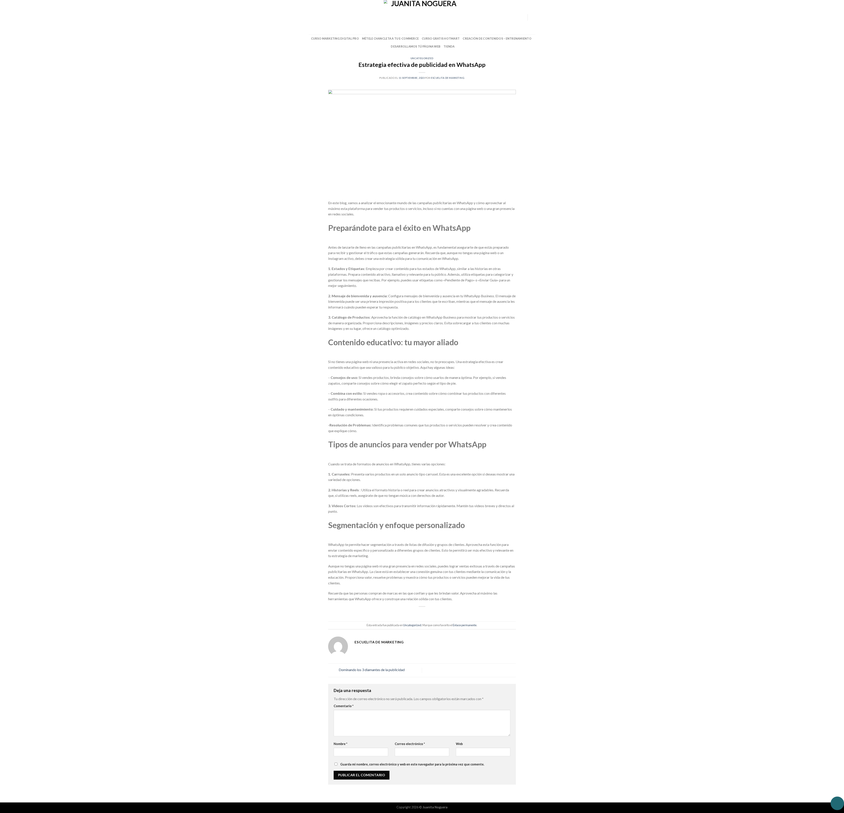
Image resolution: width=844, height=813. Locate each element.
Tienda (449, 46)
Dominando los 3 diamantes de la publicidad (371, 670)
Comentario (343, 706)
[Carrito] (533, 17)
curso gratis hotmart (441, 38)
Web (459, 744)
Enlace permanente (465, 625)
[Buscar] (310, 17)
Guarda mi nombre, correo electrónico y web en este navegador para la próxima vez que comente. (412, 764)
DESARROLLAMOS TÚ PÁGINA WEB (415, 46)
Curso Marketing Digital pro (335, 38)
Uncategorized (422, 58)
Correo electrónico (410, 744)
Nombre (340, 744)
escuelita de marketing (447, 77)
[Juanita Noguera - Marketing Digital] (422, 17)
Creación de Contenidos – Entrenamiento (497, 38)
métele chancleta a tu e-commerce (390, 38)
